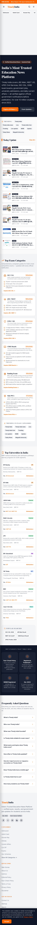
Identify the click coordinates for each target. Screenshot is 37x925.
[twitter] (8, 820)
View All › (32, 140)
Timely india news (8, 125)
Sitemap (4, 904)
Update (29, 128)
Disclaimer (5, 890)
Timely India (18, 121)
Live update (14, 128)
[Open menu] (4, 7)
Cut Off (4, 847)
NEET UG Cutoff (10, 636)
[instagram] (21, 820)
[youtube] (12, 820)
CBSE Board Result (23, 636)
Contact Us (5, 900)
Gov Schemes (6, 854)
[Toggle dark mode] (33, 7)
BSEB (22, 128)
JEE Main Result (21, 632)
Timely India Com (27, 125)
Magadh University (18, 132)
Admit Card (16, 12)
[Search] (29, 7)
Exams (4, 851)
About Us (5, 870)
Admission (6, 12)
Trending (5, 128)
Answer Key (26, 12)
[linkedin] (17, 820)
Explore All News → (10, 109)
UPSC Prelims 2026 (11, 639)
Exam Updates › (27, 109)
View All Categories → (9, 857)
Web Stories (6, 867)
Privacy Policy (6, 887)
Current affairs (6, 844)
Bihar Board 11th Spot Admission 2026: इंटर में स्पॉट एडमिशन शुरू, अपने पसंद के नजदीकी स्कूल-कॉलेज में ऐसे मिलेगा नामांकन (23, 2)
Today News (6, 132)
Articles (4, 841)
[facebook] (3, 820)
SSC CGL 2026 (9, 632)
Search (4, 907)
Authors (4, 874)
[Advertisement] (18, 34)
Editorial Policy (6, 877)
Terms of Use (6, 884)
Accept (6, 921)
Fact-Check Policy (8, 880)
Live (17, 125)
